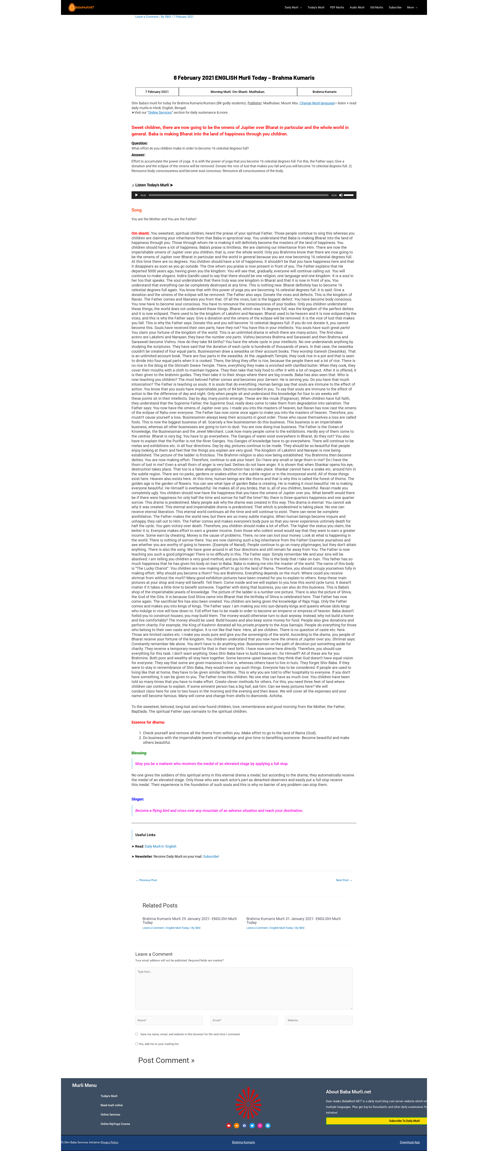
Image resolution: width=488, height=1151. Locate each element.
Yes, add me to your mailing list (158, 1044)
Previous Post (146, 880)
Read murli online (112, 1105)
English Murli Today (177, 927)
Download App (410, 1142)
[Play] (136, 195)
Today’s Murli (109, 1096)
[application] (244, 195)
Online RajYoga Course (115, 1124)
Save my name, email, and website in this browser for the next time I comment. (190, 1034)
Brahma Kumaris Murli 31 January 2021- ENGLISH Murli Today (293, 920)
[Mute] (341, 195)
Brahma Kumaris (243, 1142)
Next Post (344, 880)
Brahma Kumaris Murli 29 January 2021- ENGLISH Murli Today (190, 920)
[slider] (349, 194)
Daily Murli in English (160, 846)
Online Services (110, 1114)
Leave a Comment (146, 16)
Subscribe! (211, 856)
